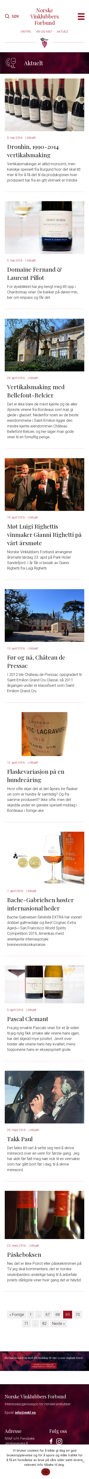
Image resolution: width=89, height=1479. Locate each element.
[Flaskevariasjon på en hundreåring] (44, 733)
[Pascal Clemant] (44, 984)
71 (26, 1323)
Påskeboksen (24, 1254)
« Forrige (16, 1314)
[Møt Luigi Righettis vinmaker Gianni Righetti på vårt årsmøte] (44, 484)
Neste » (58, 1323)
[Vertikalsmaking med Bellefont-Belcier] (44, 345)
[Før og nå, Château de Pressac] (44, 615)
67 (48, 1314)
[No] (83, 1461)
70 (77, 1314)
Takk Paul (20, 1139)
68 (58, 1314)
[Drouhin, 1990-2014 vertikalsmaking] (44, 104)
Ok (46, 1472)
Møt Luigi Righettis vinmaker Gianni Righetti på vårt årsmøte (44, 534)
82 (44, 1323)
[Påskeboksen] (44, 1214)
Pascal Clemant (27, 1018)
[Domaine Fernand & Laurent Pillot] (44, 227)
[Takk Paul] (44, 1097)
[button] (11, 16)
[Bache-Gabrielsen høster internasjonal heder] (44, 858)
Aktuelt (31, 137)
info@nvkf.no (25, 1412)
